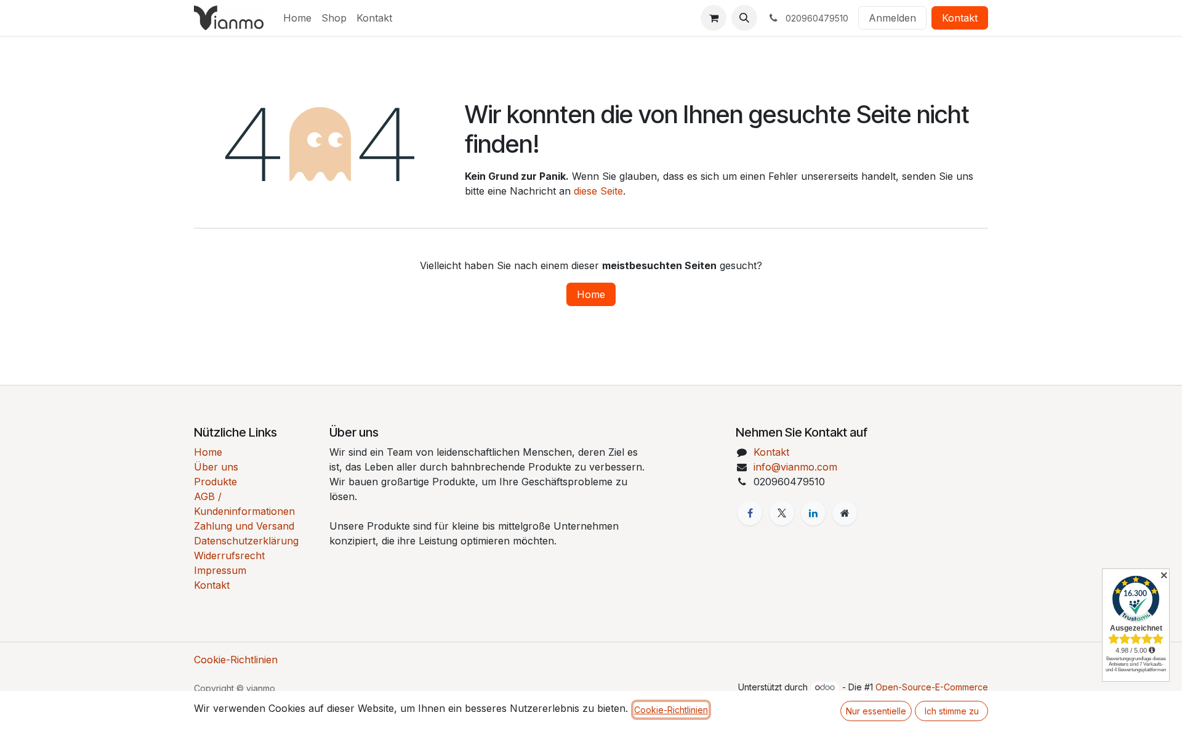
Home (591, 294)
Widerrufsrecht (229, 555)
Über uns (216, 467)
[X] (782, 513)
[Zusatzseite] (844, 513)
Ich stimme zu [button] (952, 711)
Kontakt (960, 18)
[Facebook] (750, 513)
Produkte (215, 481)
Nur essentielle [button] (876, 711)
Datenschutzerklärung (246, 541)
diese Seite (598, 191)
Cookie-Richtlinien (236, 659)
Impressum (220, 570)
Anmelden (892, 18)
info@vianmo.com (795, 467)
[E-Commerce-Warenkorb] (713, 18)
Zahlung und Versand (244, 526)
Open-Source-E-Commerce (931, 687)
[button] (744, 18)
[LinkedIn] (813, 513)
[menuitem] (297, 18)
